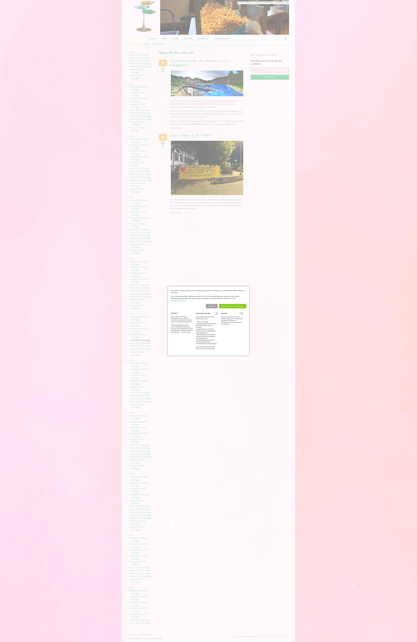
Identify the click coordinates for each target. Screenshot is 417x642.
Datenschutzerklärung (178, 300)
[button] (212, 306)
